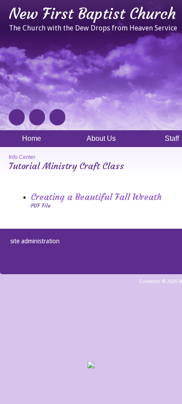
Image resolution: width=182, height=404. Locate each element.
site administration (35, 241)
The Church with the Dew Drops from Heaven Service (93, 28)
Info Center (22, 157)
